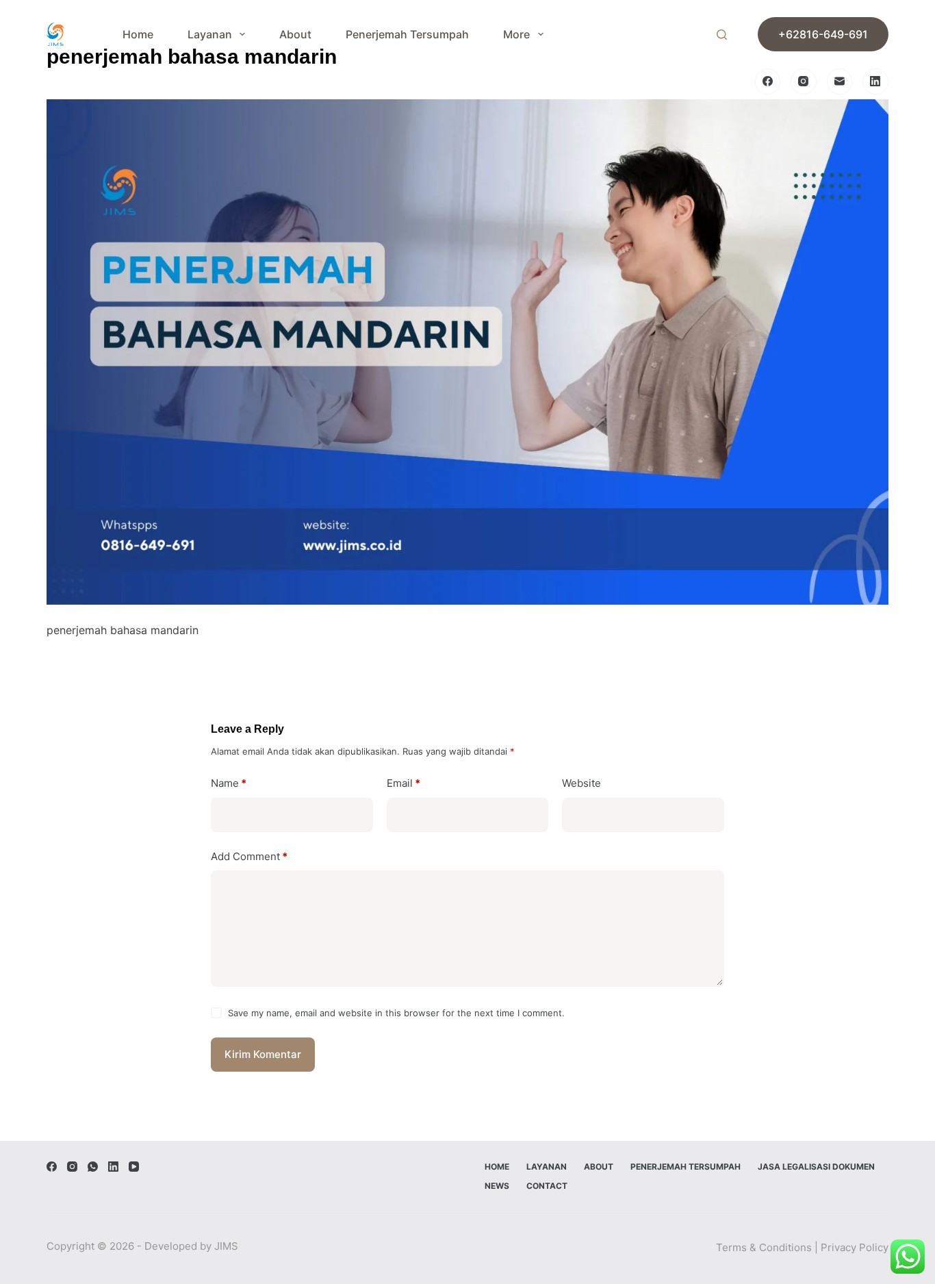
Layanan (210, 34)
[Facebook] (768, 81)
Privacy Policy (854, 1247)
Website (581, 783)
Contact (546, 1186)
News (497, 1186)
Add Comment (249, 856)
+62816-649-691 (823, 34)
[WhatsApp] (93, 1166)
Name (228, 783)
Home (138, 34)
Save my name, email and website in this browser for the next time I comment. (396, 1012)
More (516, 34)
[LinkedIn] (875, 81)
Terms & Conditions (764, 1247)
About (295, 34)
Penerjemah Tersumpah (407, 34)
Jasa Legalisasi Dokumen (816, 1166)
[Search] (722, 34)
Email (403, 783)
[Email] (840, 81)
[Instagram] (804, 81)
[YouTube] (134, 1166)
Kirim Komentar (263, 1054)
